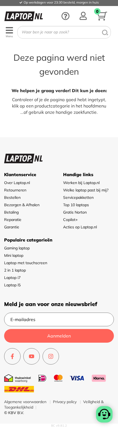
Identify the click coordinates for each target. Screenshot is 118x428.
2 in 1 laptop (15, 270)
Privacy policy (65, 401)
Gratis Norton (75, 212)
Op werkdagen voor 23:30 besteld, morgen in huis (61, 2)
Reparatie (12, 219)
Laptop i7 (12, 277)
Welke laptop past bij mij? (85, 190)
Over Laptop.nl (17, 182)
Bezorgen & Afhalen (22, 204)
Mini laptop (13, 255)
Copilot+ (70, 219)
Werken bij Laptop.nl (81, 182)
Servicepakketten (78, 197)
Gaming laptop (17, 248)
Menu (9, 36)
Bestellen (12, 197)
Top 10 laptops (76, 204)
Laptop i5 (12, 285)
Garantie (11, 227)
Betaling (11, 212)
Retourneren (15, 190)
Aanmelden (59, 336)
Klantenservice (20, 174)
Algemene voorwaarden (25, 401)
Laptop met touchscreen (25, 262)
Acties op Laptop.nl (80, 227)
